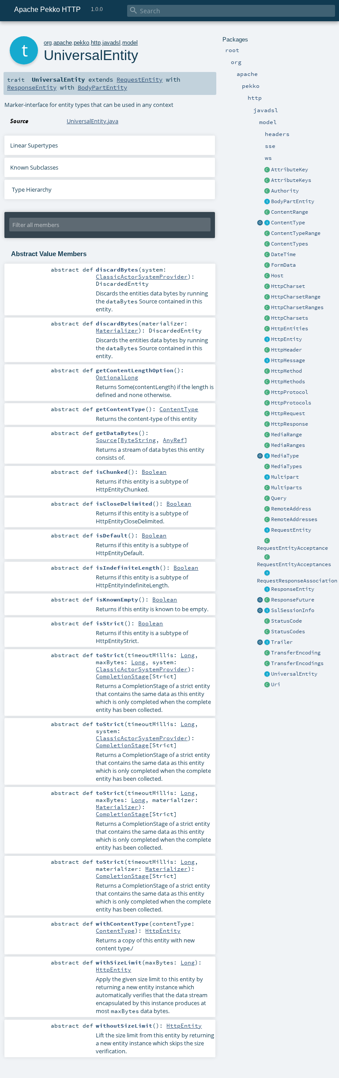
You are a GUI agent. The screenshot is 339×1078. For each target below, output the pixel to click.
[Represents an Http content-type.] (267, 223)
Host (277, 275)
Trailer (282, 642)
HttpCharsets (289, 318)
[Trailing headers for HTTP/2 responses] (267, 642)
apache (62, 42)
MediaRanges (288, 445)
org (48, 42)
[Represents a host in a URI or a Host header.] (267, 276)
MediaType (285, 456)
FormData (283, 265)
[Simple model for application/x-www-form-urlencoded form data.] (267, 265)
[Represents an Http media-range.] (267, 435)
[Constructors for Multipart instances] (267, 488)
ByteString (138, 439)
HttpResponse (289, 424)
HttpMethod (286, 371)
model (130, 42)
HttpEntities (289, 328)
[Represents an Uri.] (267, 684)
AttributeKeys (291, 180)
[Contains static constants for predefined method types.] (267, 382)
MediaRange (286, 434)
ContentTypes (289, 244)
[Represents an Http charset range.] (267, 297)
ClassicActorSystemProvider (142, 276)
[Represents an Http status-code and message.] (267, 621)
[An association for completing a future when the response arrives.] (267, 600)
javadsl (111, 42)
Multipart (285, 477)
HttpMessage (288, 360)
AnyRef (173, 439)
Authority (285, 191)
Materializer (117, 330)
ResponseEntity (292, 589)
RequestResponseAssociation (297, 581)
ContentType (288, 222)
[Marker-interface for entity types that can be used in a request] (267, 530)
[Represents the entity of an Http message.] (267, 339)
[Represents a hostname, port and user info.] (267, 191)
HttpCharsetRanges (297, 307)
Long (188, 654)
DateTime (283, 254)
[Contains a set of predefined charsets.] (267, 318)
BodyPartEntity (292, 201)
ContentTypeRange (295, 233)
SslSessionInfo (292, 610)
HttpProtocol (289, 392)
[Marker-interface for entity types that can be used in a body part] (267, 201)
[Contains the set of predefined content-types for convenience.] (267, 244)
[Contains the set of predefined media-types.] (267, 466)
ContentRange (289, 212)
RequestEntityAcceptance (292, 548)
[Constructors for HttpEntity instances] (267, 329)
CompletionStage (122, 676)
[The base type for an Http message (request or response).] (267, 360)
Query (278, 498)
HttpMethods (288, 381)
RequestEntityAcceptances (294, 564)
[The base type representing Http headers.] (267, 350)
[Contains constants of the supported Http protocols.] (267, 403)
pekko (81, 42)
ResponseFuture (292, 600)
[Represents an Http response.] (267, 424)
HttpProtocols (291, 403)
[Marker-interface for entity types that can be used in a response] (267, 589)
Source (106, 439)
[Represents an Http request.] (267, 413)
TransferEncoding (295, 653)
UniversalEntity (294, 674)
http (96, 42)
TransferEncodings (297, 663)
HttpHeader (286, 350)
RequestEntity (291, 530)
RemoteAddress (291, 509)
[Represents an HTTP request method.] (267, 371)
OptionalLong (117, 377)
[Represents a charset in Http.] (267, 286)
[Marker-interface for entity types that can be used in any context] (267, 674)
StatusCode (286, 621)
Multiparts (286, 487)
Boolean (154, 471)
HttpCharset (288, 286)
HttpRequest (288, 413)
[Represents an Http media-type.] (260, 456)
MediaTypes (286, 466)
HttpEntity (286, 339)
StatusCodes (288, 631)
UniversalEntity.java (92, 121)
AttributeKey (289, 169)
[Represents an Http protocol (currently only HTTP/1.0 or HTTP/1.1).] (267, 392)
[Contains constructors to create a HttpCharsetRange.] (267, 307)
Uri (275, 684)
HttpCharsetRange (295, 297)
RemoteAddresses (294, 519)
